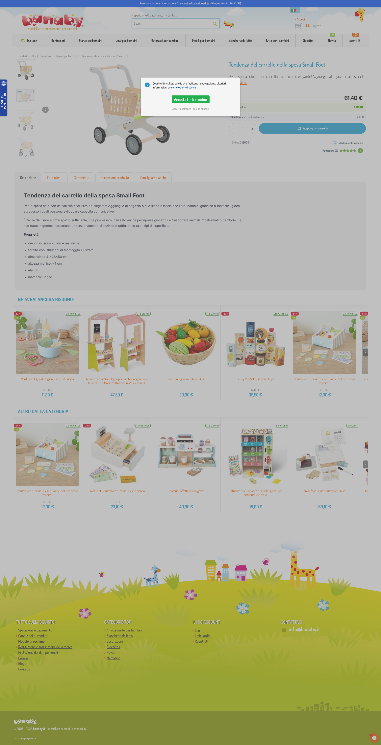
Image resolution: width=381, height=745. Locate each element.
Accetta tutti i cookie (190, 99)
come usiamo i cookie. (183, 87)
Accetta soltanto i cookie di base (190, 109)
